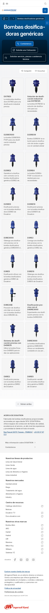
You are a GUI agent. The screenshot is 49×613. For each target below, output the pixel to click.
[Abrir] (45, 10)
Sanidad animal (11, 484)
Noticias (9, 509)
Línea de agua (11, 468)
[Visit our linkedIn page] (21, 560)
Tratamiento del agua (14, 490)
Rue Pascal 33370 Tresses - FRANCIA (18, 432)
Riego (8, 487)
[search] (45, 3)
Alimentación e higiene (14, 494)
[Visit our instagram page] (27, 560)
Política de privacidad (13, 588)
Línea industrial (11, 475)
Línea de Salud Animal (14, 462)
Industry (9, 497)
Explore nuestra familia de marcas (17, 571)
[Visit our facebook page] (15, 560)
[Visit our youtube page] (33, 560)
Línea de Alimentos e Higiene (17, 472)
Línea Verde (10, 465)
